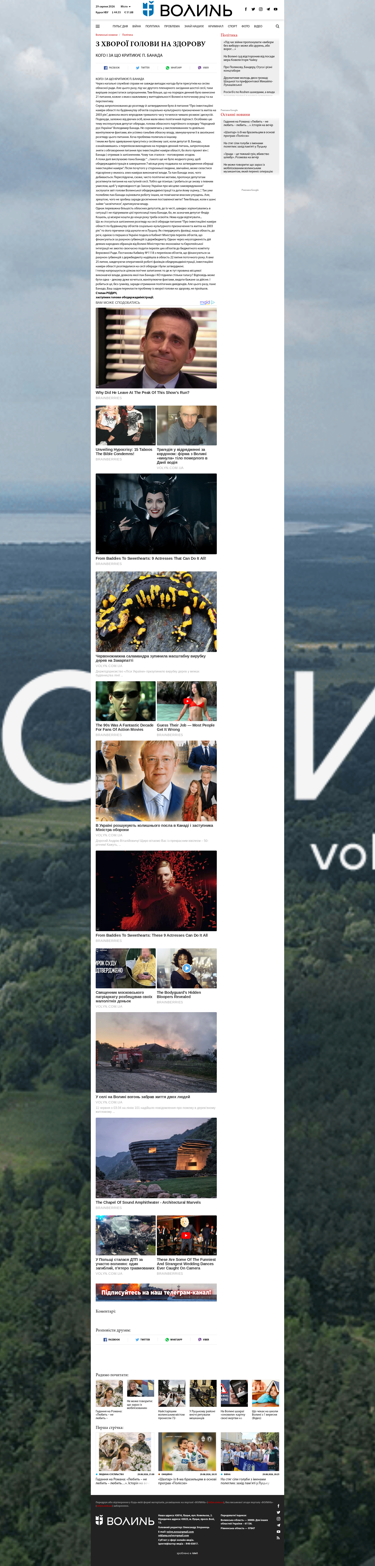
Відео (258, 26)
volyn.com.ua (215, 1502)
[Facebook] (246, 10)
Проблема (172, 26)
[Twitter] (253, 10)
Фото (246, 26)
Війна (136, 26)
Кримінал (215, 26)
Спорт (232, 26)
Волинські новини (107, 35)
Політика (153, 26)
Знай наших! (194, 26)
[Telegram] (268, 10)
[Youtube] (275, 10)
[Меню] (98, 26)
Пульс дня (120, 26)
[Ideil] (187, 1553)
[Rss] (278, 1538)
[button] (126, 6)
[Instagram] (260, 10)
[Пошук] (277, 26)
